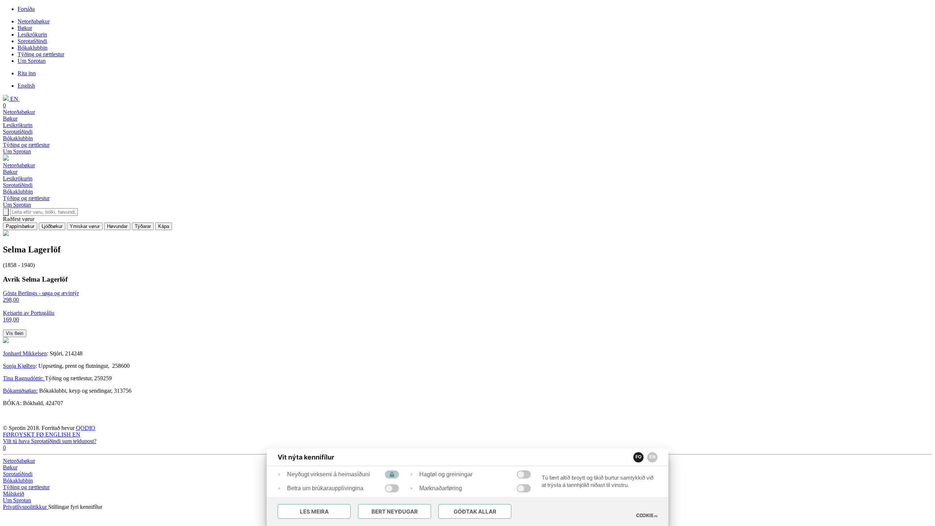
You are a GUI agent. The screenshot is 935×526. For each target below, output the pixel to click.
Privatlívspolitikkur (25, 507)
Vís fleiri (14, 333)
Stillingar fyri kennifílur (75, 507)
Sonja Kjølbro (19, 366)
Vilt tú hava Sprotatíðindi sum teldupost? (49, 441)
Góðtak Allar (475, 511)
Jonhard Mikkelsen (25, 353)
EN (652, 457)
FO (638, 457)
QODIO (85, 428)
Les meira (314, 511)
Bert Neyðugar (394, 511)
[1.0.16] (646, 515)
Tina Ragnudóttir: (24, 378)
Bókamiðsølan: (20, 391)
